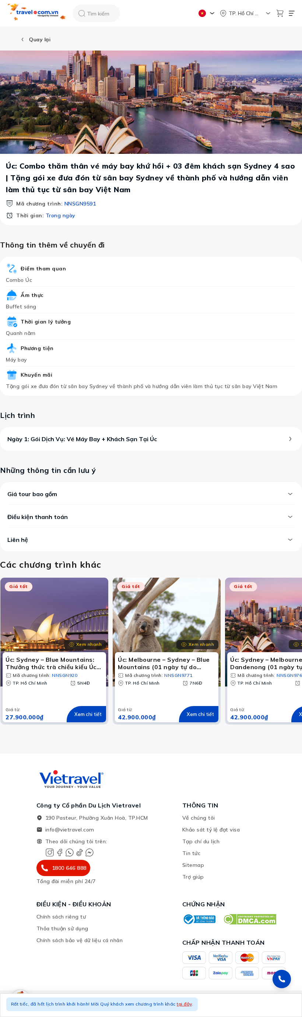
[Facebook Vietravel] (59, 852)
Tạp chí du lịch (201, 841)
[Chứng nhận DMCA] (249, 919)
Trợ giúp (193, 877)
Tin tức (191, 853)
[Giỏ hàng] (279, 13)
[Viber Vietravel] (69, 852)
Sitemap (193, 865)
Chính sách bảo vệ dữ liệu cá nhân (79, 940)
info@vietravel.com (69, 829)
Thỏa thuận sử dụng (62, 928)
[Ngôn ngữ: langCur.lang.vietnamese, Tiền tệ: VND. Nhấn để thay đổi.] (208, 13)
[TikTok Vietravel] (79, 852)
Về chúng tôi (198, 817)
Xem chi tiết (88, 714)
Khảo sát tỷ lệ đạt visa (211, 829)
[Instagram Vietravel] (49, 852)
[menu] (291, 13)
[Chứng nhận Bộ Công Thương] (198, 919)
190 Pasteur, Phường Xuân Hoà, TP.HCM (96, 817)
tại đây (184, 1004)
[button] (151, 1005)
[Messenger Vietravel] (89, 852)
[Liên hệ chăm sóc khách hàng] (282, 979)
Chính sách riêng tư (61, 916)
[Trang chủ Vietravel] (37, 13)
